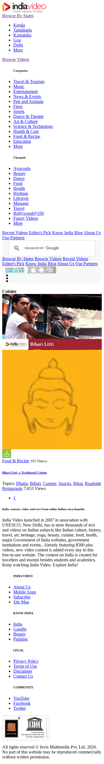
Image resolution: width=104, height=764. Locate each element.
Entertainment (25, 91)
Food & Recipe (26, 136)
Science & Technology (33, 126)
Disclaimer (22, 671)
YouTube (21, 698)
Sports (18, 111)
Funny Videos (25, 218)
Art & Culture (25, 121)
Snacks (65, 483)
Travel (18, 208)
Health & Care (26, 131)
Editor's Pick (40, 232)
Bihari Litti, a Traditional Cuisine (24, 472)
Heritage (20, 193)
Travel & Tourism (28, 81)
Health (19, 188)
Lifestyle (21, 198)
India (17, 624)
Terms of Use (25, 666)
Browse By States (18, 15)
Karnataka (22, 35)
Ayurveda (22, 168)
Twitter (19, 708)
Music (18, 86)
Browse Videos (15, 59)
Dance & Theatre (28, 116)
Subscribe (22, 597)
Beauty (19, 173)
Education (22, 141)
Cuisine (49, 483)
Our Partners (13, 237)
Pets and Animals (28, 101)
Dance (19, 178)
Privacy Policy (26, 661)
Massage (21, 203)
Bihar (78, 483)
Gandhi (19, 629)
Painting (20, 639)
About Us (92, 232)
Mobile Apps (24, 592)
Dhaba (22, 483)
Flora (17, 106)
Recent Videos (15, 232)
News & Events (27, 96)
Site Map (21, 602)
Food (17, 183)
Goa (17, 40)
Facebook (22, 703)
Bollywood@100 (28, 213)
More (18, 50)
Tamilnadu (22, 30)
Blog (78, 232)
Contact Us (23, 676)
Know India (62, 232)
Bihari (35, 483)
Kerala (19, 25)
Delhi (18, 45)
